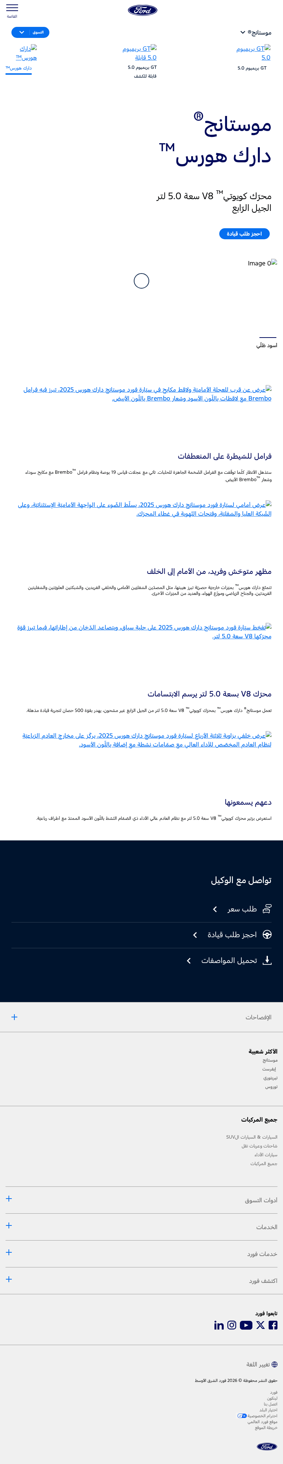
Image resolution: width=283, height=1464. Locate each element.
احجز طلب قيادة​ (244, 233)
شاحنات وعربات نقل (259, 1146)
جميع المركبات (264, 1164)
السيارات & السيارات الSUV (251, 1137)
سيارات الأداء (266, 1155)
